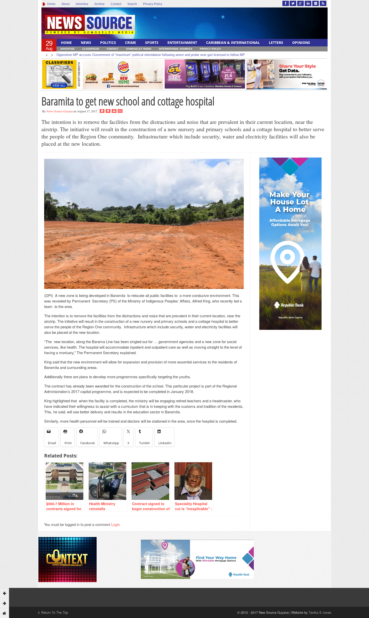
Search (132, 4)
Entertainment (182, 42)
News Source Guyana (59, 111)
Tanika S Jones (320, 612)
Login (115, 524)
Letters (276, 42)
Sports (151, 42)
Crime (130, 42)
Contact (116, 4)
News (86, 42)
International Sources (175, 48)
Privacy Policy (152, 4)
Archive (99, 4)
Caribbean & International (233, 42)
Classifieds (90, 48)
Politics (108, 42)
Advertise (82, 4)
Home (50, 4)
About (66, 4)
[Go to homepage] (4, 613)
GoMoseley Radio (138, 48)
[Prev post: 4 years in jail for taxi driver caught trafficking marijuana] (4, 593)
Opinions (301, 42)
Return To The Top (53, 612)
